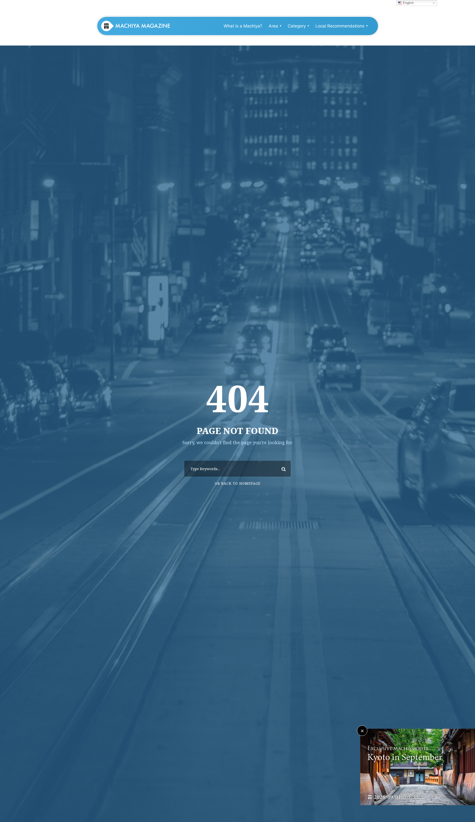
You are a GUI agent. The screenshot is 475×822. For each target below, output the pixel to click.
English (408, 3)
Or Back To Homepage (238, 483)
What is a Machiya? (243, 26)
